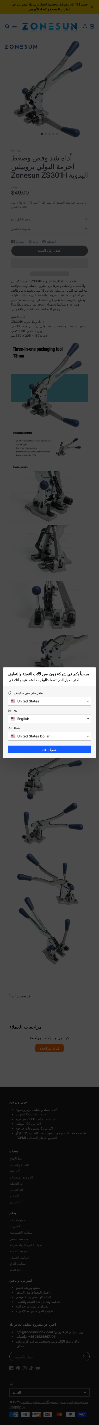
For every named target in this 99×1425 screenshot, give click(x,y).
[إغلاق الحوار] (92, 671)
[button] (49, 701)
